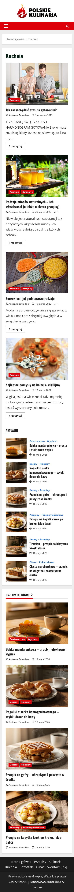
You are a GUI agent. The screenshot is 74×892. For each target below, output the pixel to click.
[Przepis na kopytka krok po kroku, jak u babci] (37, 811)
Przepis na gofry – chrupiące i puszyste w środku (16, 497)
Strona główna (21, 862)
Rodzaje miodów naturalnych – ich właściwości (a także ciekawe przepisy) (37, 176)
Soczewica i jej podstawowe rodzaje (37, 272)
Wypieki (52, 441)
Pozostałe (27, 867)
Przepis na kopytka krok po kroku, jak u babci (16, 522)
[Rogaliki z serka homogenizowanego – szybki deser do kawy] (37, 686)
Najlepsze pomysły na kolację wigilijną (37, 359)
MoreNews (38, 882)
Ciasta (33, 562)
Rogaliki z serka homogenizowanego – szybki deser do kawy (16, 472)
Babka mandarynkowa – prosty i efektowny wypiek (16, 448)
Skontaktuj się (57, 867)
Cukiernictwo (37, 441)
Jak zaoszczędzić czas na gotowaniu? (37, 84)
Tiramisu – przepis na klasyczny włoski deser (16, 546)
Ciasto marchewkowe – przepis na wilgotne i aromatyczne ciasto (16, 571)
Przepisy (27, 288)
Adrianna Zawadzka (19, 115)
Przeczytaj (17, 146)
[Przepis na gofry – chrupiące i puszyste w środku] (37, 748)
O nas (40, 867)
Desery (33, 464)
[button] (6, 26)
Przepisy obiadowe (52, 515)
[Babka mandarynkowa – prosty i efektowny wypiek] (37, 623)
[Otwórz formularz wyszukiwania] (67, 26)
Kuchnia (14, 100)
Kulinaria (27, 191)
